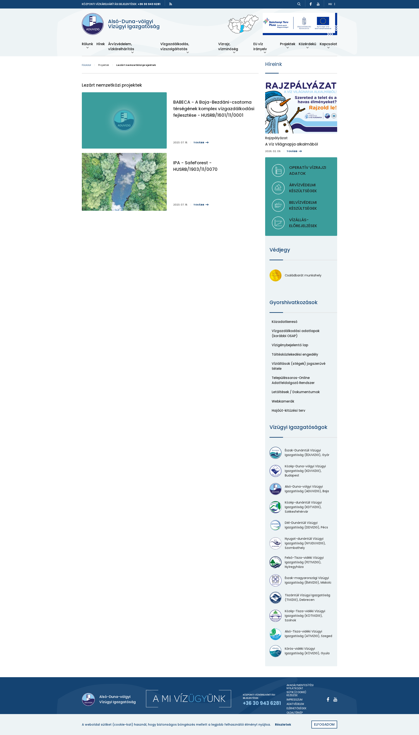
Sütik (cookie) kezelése (296, 694)
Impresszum (294, 699)
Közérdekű (307, 44)
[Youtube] (335, 699)
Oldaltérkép (295, 712)
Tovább (198, 142)
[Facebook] (328, 699)
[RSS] (170, 4)
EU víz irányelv (260, 46)
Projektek (287, 44)
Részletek (283, 724)
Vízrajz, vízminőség (228, 46)
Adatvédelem (295, 704)
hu (330, 4)
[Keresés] (299, 4)
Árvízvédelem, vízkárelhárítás (121, 46)
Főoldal (86, 65)
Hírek (100, 44)
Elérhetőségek (296, 708)
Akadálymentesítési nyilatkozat (300, 687)
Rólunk (87, 44)
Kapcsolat (328, 44)
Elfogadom (324, 724)
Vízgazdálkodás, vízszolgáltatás (174, 46)
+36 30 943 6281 (149, 4)
